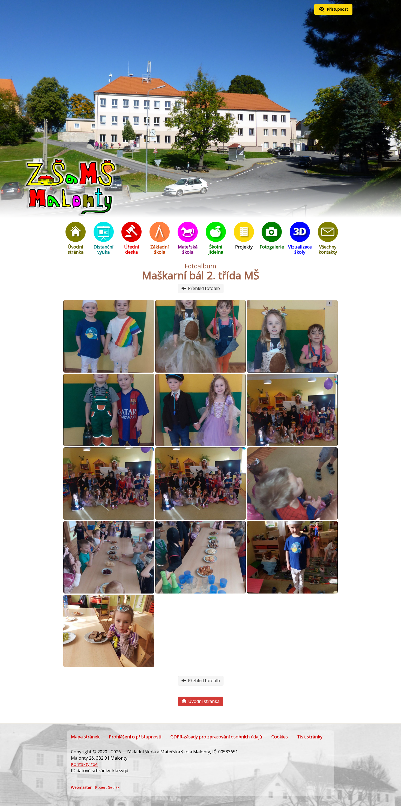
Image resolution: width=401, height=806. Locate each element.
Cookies (279, 737)
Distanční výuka (103, 249)
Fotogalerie (272, 247)
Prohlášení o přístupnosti (135, 737)
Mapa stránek (85, 737)
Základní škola (159, 249)
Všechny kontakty (328, 249)
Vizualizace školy (300, 249)
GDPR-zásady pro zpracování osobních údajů (216, 737)
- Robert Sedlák (95, 787)
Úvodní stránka (75, 249)
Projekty (244, 247)
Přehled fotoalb (203, 288)
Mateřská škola (187, 249)
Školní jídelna (215, 249)
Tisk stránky (309, 737)
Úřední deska (131, 249)
